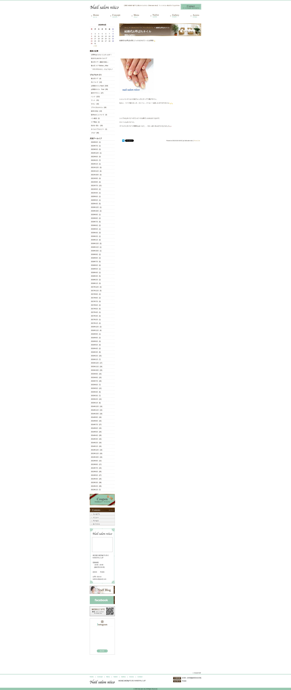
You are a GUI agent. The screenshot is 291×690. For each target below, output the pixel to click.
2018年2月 (94, 280)
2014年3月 (94, 439)
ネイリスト (96, 524)
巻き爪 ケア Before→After (99, 65)
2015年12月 (95, 363)
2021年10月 (95, 175)
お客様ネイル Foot (97, 89)
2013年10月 (95, 457)
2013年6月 (94, 471)
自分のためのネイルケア (99, 58)
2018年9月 (94, 254)
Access (131, 677)
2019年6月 (94, 225)
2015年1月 (94, 403)
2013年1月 (94, 490)
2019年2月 (94, 236)
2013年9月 (94, 461)
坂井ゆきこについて (97, 115)
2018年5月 (94, 269)
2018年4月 (94, 272)
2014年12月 (95, 406)
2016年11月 (95, 330)
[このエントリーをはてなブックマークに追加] (123, 140)
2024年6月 (94, 142)
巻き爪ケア (94, 78)
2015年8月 (94, 377)
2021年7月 (94, 185)
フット (93, 100)
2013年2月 (94, 486)
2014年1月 (94, 446)
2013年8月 (94, 464)
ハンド (93, 96)
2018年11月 (95, 247)
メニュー (96, 517)
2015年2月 (94, 399)
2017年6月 (94, 305)
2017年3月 (94, 316)
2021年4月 (94, 193)
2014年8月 (94, 421)
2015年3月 (94, 395)
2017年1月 (94, 323)
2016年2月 (94, 356)
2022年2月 (94, 160)
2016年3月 (94, 352)
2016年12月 (95, 327)
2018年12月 (95, 243)
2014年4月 (94, 435)
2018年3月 (94, 276)
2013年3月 (94, 482)
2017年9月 (94, 294)
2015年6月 (94, 385)
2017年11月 (95, 290)
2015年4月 (94, 392)
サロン (93, 104)
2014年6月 (94, 428)
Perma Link (197, 140)
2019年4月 (94, 233)
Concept (100, 677)
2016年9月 (94, 334)
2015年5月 (94, 388)
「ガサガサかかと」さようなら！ (102, 69)
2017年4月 (94, 312)
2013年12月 (95, 450)
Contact (140, 677)
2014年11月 (95, 410)
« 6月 (95, 46)
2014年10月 (95, 414)
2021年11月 (95, 171)
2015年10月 (95, 370)
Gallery (123, 677)
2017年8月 (94, 298)
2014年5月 (94, 432)
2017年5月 (94, 309)
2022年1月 (94, 164)
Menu (108, 677)
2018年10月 (95, 251)
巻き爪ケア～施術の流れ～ (100, 62)
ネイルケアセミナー (97, 129)
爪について (94, 82)
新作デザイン (95, 93)
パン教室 (94, 118)
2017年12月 (95, 287)
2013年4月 (94, 479)
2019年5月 (94, 229)
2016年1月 (94, 359)
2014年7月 (94, 424)
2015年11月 (95, 366)
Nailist (115, 677)
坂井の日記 (94, 111)
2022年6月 (94, 156)
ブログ (93, 133)
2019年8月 (94, 218)
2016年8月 (94, 338)
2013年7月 (94, 468)
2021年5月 (94, 189)
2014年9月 (94, 417)
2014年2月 (94, 442)
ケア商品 (94, 122)
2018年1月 (94, 283)
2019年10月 (95, 211)
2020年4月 (94, 203)
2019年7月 (94, 222)
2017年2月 (94, 319)
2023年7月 (94, 146)
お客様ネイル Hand (97, 86)
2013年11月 (95, 453)
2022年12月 (95, 153)
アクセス (96, 521)
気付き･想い (95, 125)
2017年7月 (94, 301)
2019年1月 (94, 240)
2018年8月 (94, 258)
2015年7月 (94, 381)
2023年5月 (94, 149)
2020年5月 (94, 200)
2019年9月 (94, 214)
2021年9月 (94, 178)
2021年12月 (95, 167)
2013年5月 (94, 475)
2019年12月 (95, 207)
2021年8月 (94, 182)
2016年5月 (94, 345)
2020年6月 (94, 196)
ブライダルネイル (97, 107)
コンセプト (96, 514)
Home (92, 677)
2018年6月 (94, 265)
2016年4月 (94, 348)
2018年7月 (94, 261)
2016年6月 (94, 341)
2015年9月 (94, 374)
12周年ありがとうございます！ (101, 55)
